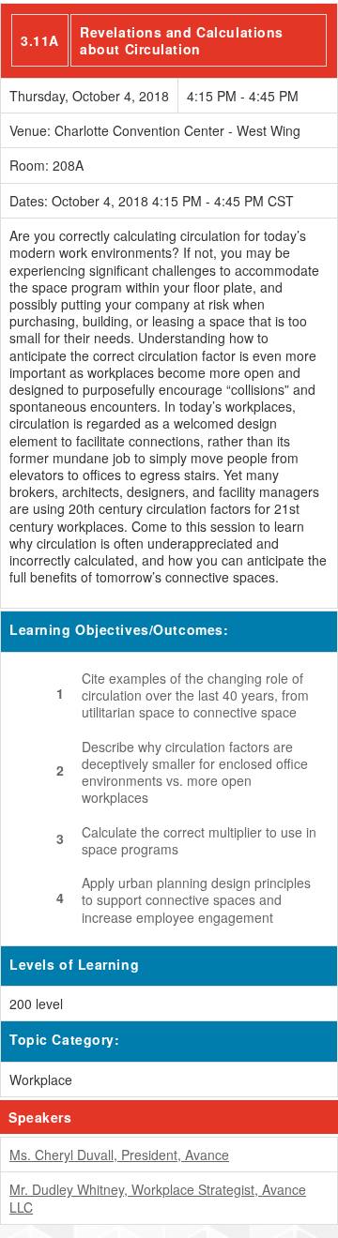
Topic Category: (64, 1039)
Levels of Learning (74, 964)
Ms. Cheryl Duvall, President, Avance (119, 1154)
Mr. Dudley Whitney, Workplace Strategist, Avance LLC (157, 1197)
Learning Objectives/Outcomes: (118, 629)
